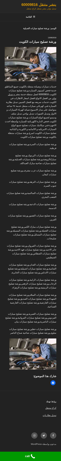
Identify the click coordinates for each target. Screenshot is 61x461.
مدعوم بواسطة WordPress (43, 444)
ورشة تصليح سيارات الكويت (37, 41)
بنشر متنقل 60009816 (38, 4)
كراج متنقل (50, 408)
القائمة (29, 17)
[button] (53, 382)
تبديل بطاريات (49, 415)
